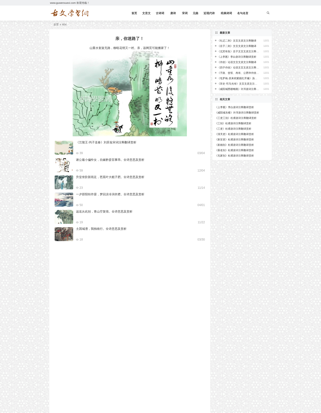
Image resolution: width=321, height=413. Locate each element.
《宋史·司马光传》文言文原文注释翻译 (238, 83)
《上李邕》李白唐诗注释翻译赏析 (236, 56)
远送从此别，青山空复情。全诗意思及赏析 (104, 211)
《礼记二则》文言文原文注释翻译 (236, 40)
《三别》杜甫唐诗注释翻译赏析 (233, 123)
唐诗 (173, 13)
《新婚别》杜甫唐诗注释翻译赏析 (234, 144)
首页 (134, 13)
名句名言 (242, 13)
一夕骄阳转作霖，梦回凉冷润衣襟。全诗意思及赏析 (110, 194)
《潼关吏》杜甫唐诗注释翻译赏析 (234, 134)
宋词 (185, 13)
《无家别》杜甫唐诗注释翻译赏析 (234, 155)
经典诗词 (226, 13)
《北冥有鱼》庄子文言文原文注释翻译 (238, 51)
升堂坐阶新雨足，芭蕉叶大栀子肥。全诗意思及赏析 (110, 177)
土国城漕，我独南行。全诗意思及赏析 (101, 228)
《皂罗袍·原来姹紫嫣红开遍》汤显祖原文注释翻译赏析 (238, 78)
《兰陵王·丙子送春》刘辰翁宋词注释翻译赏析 (106, 142)
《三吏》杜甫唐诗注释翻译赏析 (233, 128)
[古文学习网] (69, 13)
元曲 (195, 13)
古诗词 (160, 13)
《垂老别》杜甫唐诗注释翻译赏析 (234, 150)
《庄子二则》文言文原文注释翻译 (236, 46)
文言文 (146, 13)
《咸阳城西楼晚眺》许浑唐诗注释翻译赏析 (238, 89)
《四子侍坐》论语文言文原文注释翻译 (238, 67)
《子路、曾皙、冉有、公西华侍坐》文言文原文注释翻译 (238, 72)
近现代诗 (209, 13)
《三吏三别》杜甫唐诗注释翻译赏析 (236, 117)
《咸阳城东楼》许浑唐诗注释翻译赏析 (237, 112)
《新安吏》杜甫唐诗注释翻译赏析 (234, 139)
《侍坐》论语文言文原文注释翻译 (236, 62)
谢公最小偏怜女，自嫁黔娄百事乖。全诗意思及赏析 (110, 159)
